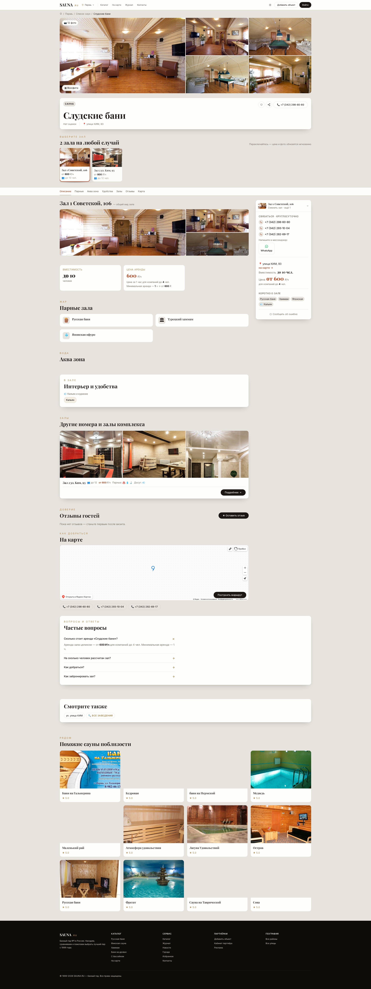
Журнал (129, 5)
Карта (141, 191)
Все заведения (100, 715)
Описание (65, 191)
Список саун (83, 13)
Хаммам (115, 947)
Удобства (107, 191)
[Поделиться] (269, 104)
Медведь (259, 793)
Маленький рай (73, 848)
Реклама (218, 947)
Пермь (69, 13)
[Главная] (61, 13)
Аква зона (93, 191)
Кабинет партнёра (223, 943)
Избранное (168, 956)
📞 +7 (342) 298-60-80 (290, 104)
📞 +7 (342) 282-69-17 (144, 606)
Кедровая (132, 793)
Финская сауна (118, 943)
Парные (79, 191)
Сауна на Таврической (205, 902)
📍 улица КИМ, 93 (93, 124)
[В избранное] (261, 104)
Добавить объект (286, 5)
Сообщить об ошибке (285, 314)
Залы (119, 191)
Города (166, 952)
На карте (116, 5)
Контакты (141, 5)
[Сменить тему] (270, 5)
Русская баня (71, 902)
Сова (256, 902)
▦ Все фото (71, 87)
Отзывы (130, 191)
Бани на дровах (119, 952)
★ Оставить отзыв (234, 515)
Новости (167, 947)
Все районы (271, 939)
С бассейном (117, 956)
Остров (258, 848)
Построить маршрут (230, 594)
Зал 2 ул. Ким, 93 (74, 483)
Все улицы (271, 943)
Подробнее (231, 492)
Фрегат (131, 902)
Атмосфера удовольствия (143, 848)
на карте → (266, 267)
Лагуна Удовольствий (204, 848)
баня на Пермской (202, 793)
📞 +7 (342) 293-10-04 (110, 606)
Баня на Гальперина (76, 793)
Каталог (104, 5)
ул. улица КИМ (74, 715)
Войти (305, 5)
